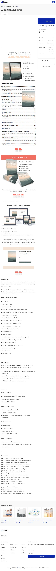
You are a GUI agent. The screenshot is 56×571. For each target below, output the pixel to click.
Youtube (8, 538)
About (3, 544)
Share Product (45, 60)
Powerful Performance (33, 520)
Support (3, 547)
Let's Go (41, 556)
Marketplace (8, 6)
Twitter (5, 538)
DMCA (3, 558)
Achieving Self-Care (5, 520)
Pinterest (11, 538)
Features (24, 552)
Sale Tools (41, 53)
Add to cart (49, 21)
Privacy (3, 550)
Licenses (24, 547)
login (40, 25)
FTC (2, 555)
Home (2, 6)
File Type (41, 37)
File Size (41, 40)
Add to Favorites (46, 66)
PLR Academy (13, 544)
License (40, 43)
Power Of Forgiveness (47, 520)
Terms (3, 552)
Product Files (42, 47)
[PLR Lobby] (4, 2)
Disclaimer (4, 561)
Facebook (2, 538)
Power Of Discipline (19, 520)
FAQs (23, 550)
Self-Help (15, 6)
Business (31, 522)
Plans (23, 544)
